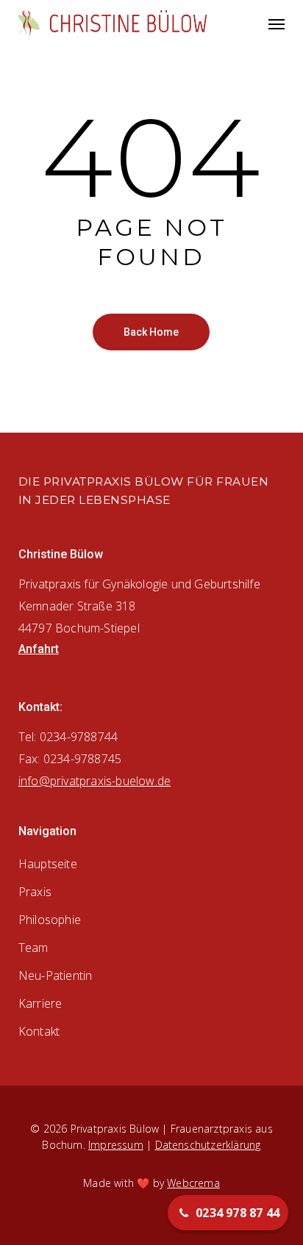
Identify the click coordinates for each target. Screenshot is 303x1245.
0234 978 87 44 (237, 1213)
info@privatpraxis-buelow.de (94, 781)
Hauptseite (47, 864)
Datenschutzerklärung (208, 1145)
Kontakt (39, 1031)
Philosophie (49, 920)
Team (33, 947)
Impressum (115, 1145)
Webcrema (193, 1183)
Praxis (34, 892)
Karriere (40, 1003)
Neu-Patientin (55, 975)
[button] (276, 23)
